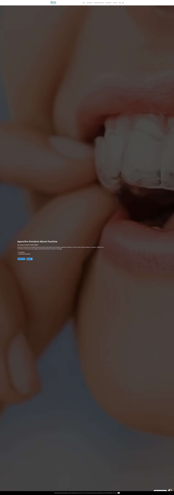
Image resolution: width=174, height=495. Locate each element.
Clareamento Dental (99, 2)
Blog (120, 2)
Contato (115, 2)
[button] (170, 491)
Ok (118, 492)
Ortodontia (89, 2)
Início (83, 2)
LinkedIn (29, 259)
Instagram (20, 259)
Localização (108, 2)
